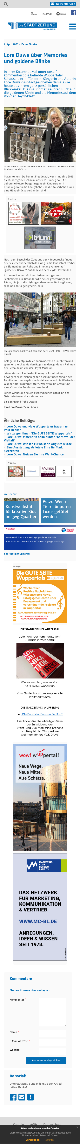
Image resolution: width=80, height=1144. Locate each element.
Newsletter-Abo (65, 3)
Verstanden (33, 1139)
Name (14, 1032)
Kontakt (18, 1125)
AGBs (33, 1125)
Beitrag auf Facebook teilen (13, 1097)
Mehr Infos (48, 1140)
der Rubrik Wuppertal (17, 553)
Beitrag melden (30, 1097)
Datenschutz (52, 1125)
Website (15, 1049)
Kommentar (18, 999)
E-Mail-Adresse (20, 1041)
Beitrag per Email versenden (21, 1097)
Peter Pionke (29, 44)
